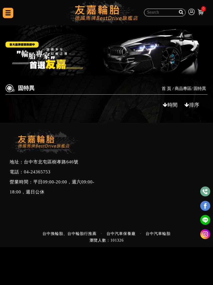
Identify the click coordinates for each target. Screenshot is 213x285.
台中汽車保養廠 (121, 234)
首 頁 (166, 88)
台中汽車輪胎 (158, 234)
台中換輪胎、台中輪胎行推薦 (69, 234)
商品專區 (183, 88)
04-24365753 (37, 172)
